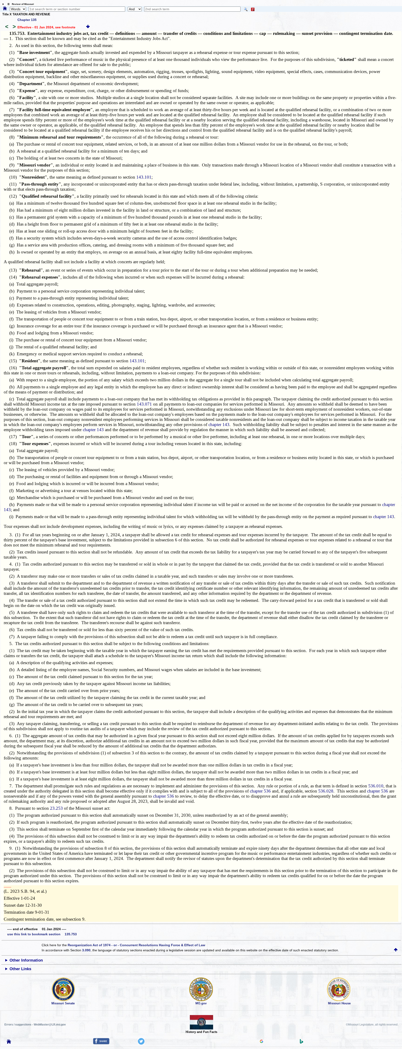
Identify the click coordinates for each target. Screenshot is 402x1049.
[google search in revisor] (261, 1042)
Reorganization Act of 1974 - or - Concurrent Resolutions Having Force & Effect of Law (136, 945)
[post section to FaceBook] (101, 1043)
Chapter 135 (27, 20)
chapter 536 (260, 791)
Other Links (20, 969)
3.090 (86, 950)
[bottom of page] (88, 27)
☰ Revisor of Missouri (19, 4)
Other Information (26, 960)
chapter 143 (218, 424)
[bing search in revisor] (301, 1042)
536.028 (325, 791)
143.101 (143, 177)
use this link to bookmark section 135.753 (42, 934)
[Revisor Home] (9, 1042)
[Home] (5, 8)
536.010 (375, 785)
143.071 (144, 404)
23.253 (56, 808)
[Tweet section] (141, 1043)
